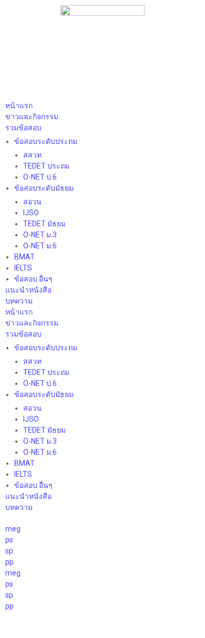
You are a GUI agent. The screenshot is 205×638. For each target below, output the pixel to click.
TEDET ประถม (46, 166)
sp (9, 551)
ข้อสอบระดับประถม (45, 141)
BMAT (24, 257)
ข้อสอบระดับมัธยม (44, 188)
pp (9, 562)
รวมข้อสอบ (23, 127)
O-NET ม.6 (40, 246)
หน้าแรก (19, 105)
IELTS (23, 268)
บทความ (19, 301)
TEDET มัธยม (44, 223)
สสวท (32, 155)
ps (9, 540)
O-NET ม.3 (40, 235)
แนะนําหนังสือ (28, 290)
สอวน (32, 201)
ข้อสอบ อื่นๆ (33, 279)
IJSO (31, 212)
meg (12, 529)
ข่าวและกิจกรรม (31, 116)
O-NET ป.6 (40, 177)
